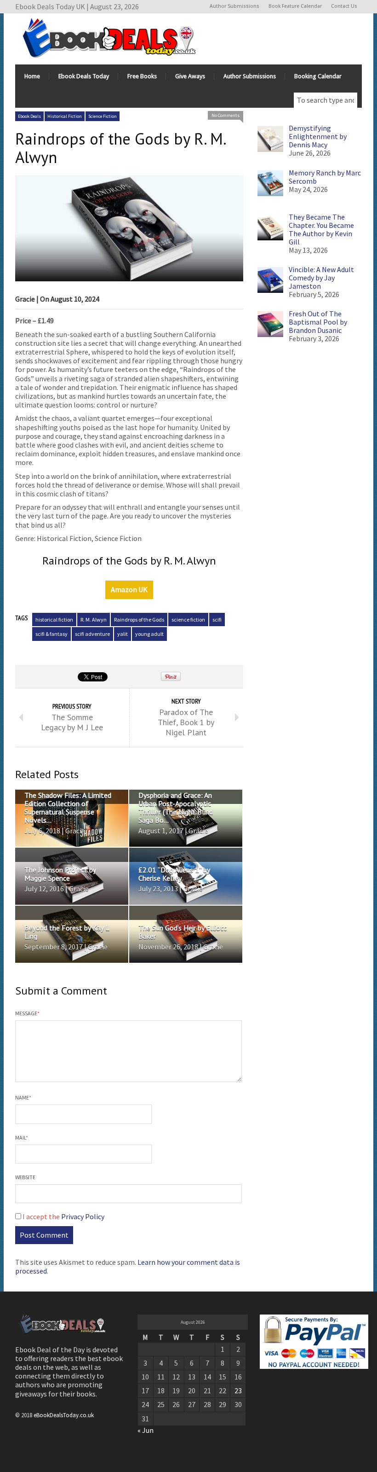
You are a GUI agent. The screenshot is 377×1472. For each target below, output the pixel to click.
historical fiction (54, 619)
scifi (217, 619)
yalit (122, 633)
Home (32, 76)
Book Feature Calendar (295, 6)
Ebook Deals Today (83, 76)
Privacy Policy (82, 1216)
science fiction (188, 619)
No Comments (225, 115)
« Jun (145, 1430)
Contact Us (344, 6)
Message (27, 1013)
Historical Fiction (64, 116)
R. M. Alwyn (93, 619)
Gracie (25, 298)
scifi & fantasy (51, 633)
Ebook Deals (29, 116)
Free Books (142, 76)
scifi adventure (92, 633)
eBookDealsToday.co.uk (64, 1415)
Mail (21, 1137)
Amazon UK (129, 589)
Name (23, 1097)
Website (25, 1177)
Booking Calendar (318, 76)
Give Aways (190, 76)
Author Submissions (234, 6)
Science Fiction (102, 116)
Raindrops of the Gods (139, 619)
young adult (149, 633)
